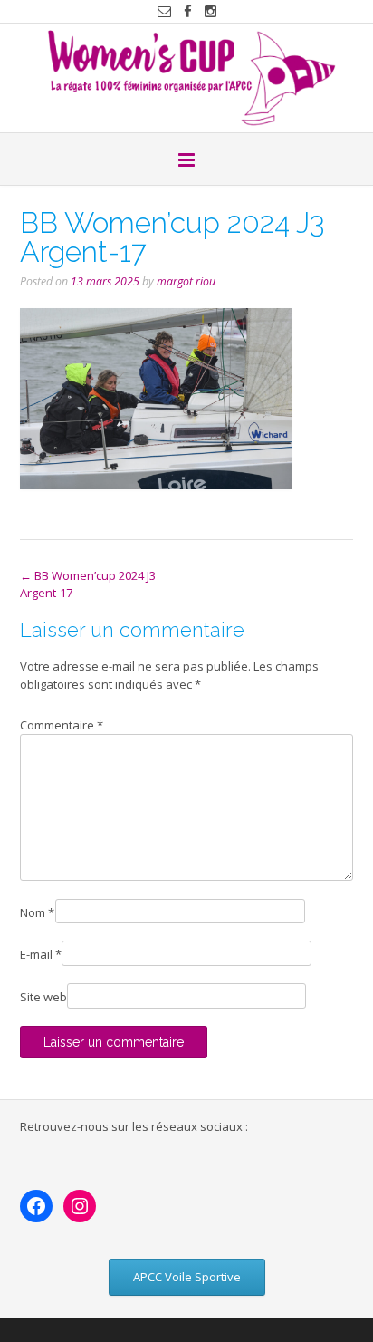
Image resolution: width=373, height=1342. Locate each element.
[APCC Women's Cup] (186, 78)
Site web (43, 997)
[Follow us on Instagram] (210, 11)
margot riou (186, 281)
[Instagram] (79, 1206)
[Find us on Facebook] (187, 11)
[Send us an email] (164, 11)
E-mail (41, 954)
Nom (37, 912)
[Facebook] (36, 1206)
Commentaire (61, 725)
